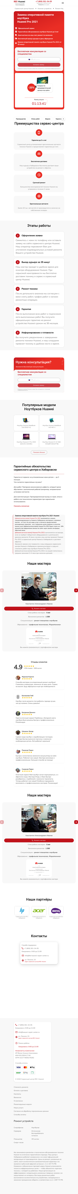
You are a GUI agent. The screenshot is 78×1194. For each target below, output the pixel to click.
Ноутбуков (35, 1127)
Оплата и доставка (21, 1090)
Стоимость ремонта (21, 1087)
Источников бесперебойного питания (37, 1133)
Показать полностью (21, 506)
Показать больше (39, 452)
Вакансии (17, 1097)
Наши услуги (18, 1108)
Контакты (17, 1094)
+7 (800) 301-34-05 (44, 1)
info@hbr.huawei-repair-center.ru (37, 956)
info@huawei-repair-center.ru (29, 1032)
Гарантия (59, 119)
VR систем (35, 1139)
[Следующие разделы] (63, 119)
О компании (18, 1101)
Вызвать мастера (40, 608)
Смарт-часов (18, 1142)
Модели (47, 119)
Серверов (17, 1131)
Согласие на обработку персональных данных (31, 1111)
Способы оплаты (20, 1115)
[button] (76, 590)
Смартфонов (18, 1127)
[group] (22, 912)
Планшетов (18, 1139)
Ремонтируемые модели (23, 1104)
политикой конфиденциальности (52, 68)
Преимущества (21, 119)
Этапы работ (35, 119)
